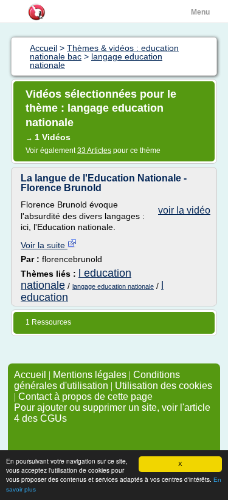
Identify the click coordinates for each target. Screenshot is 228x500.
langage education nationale (113, 286)
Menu (200, 12)
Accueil (30, 375)
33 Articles (94, 150)
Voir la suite (44, 245)
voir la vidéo (184, 210)
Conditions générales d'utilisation (97, 380)
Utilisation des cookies (163, 385)
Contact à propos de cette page (85, 396)
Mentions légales (89, 375)
